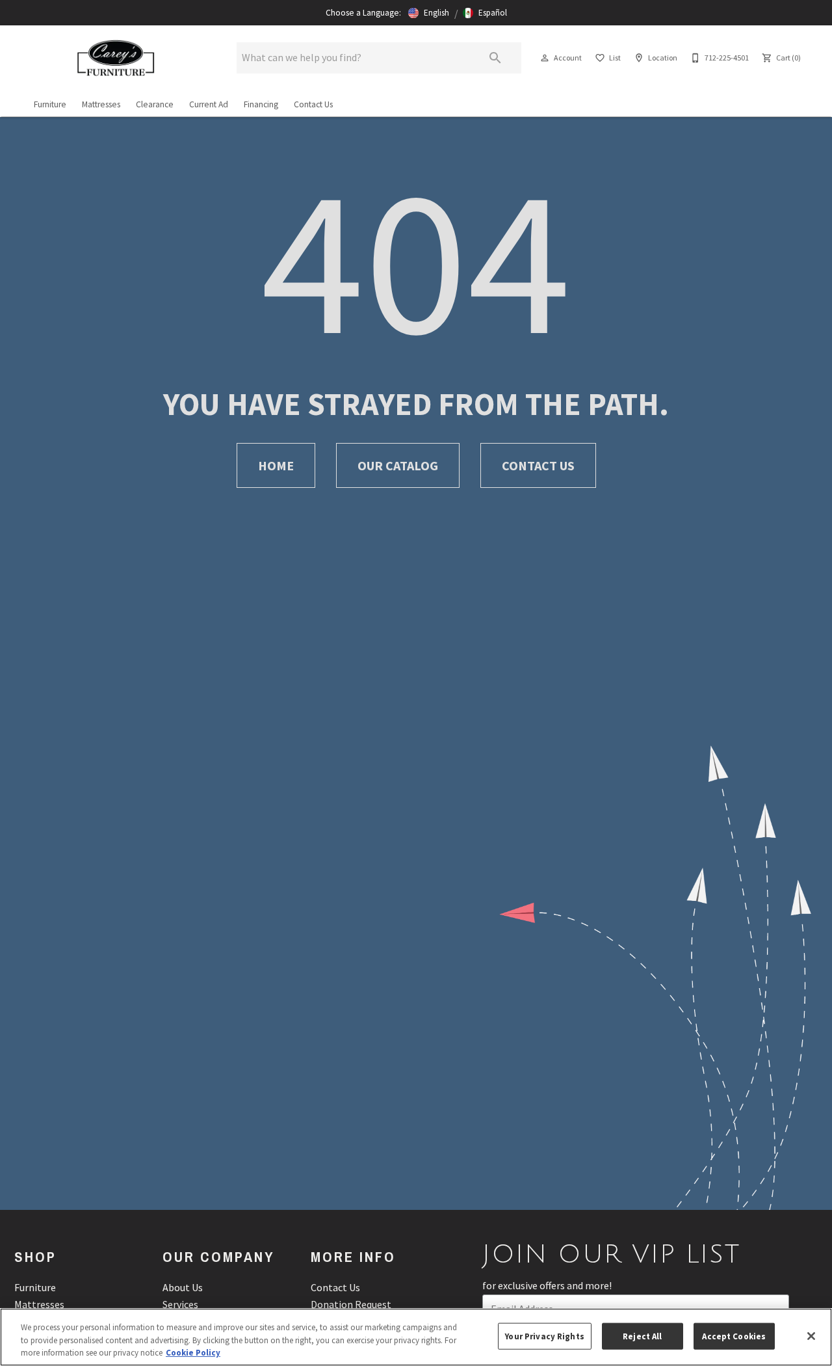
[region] (416, 1337)
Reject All (642, 1335)
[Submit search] (495, 58)
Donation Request (351, 1304)
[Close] (811, 1336)
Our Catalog (398, 465)
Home (276, 465)
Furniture (50, 104)
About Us (182, 1287)
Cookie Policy (193, 1352)
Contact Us (313, 104)
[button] (428, 13)
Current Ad (208, 104)
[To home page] (116, 57)
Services (180, 1304)
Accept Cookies (734, 1335)
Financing (261, 104)
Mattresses (101, 104)
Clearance (155, 104)
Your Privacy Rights (544, 1335)
